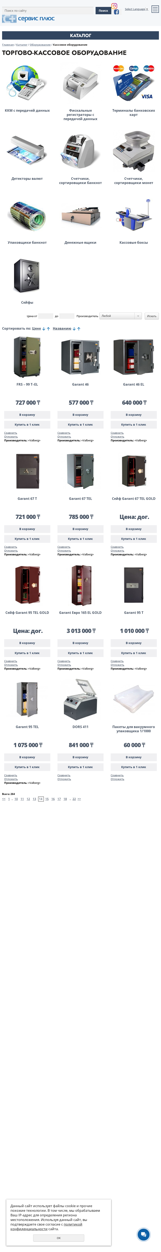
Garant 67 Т (27, 498)
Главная (8, 45)
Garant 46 (80, 384)
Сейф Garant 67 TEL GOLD (134, 498)
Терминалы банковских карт (133, 112)
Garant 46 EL (133, 384)
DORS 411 (80, 727)
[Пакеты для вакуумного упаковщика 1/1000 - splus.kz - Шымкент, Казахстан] (134, 699)
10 (16, 799)
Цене (36, 328)
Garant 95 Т (133, 612)
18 (65, 799)
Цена (30, 316)
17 (59, 799)
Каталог (21, 45)
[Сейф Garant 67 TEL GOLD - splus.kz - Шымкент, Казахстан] (134, 471)
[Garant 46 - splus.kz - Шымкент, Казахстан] (80, 357)
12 (28, 799)
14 (40, 799)
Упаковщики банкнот (27, 242)
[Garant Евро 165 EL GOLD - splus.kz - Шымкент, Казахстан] (80, 585)
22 (74, 799)
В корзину (27, 415)
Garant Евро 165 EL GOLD (80, 612)
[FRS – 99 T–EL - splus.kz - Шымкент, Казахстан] (27, 357)
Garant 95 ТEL (27, 727)
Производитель (87, 316)
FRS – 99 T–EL (27, 384)
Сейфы (27, 302)
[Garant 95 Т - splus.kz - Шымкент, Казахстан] (134, 585)
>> (79, 799)
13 (34, 799)
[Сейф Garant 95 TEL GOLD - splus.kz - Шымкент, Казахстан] (27, 585)
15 (47, 799)
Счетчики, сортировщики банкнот (80, 180)
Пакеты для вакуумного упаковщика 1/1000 (133, 729)
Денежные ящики (80, 242)
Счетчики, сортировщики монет (133, 180)
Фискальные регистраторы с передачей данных (80, 114)
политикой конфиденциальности (46, 1226)
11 (22, 799)
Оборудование (40, 45)
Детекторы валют (27, 178)
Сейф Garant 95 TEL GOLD (27, 612)
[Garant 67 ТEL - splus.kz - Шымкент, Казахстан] (80, 471)
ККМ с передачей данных (27, 110)
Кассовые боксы (133, 242)
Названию (62, 328)
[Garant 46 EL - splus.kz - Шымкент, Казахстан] (134, 357)
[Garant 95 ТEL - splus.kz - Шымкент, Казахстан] (27, 699)
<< (3, 799)
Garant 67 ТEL (80, 498)
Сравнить (10, 433)
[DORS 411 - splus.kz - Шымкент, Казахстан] (80, 699)
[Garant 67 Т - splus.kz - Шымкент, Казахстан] (27, 471)
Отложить (11, 436)
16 (53, 799)
